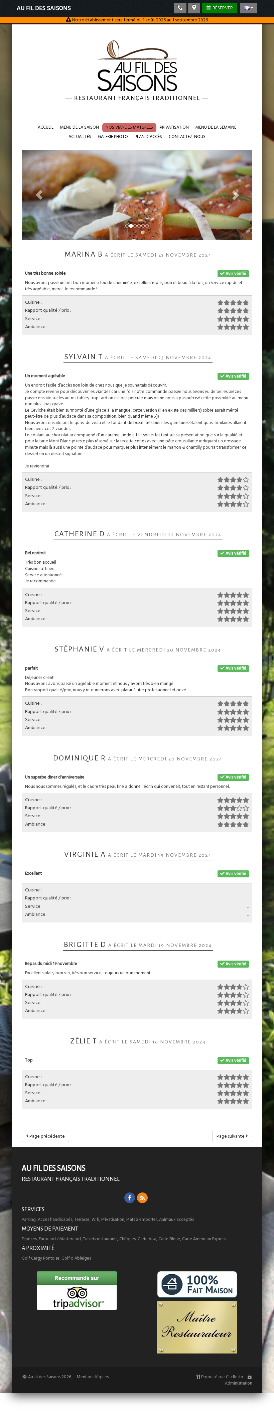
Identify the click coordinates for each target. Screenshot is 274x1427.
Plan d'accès (148, 137)
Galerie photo (113, 137)
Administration (238, 1383)
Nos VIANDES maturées (129, 127)
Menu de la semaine (215, 127)
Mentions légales (93, 1377)
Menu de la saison (79, 127)
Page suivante (231, 1136)
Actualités (79, 137)
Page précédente (46, 1136)
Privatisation (174, 127)
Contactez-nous (187, 137)
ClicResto (234, 1377)
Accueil (45, 127)
